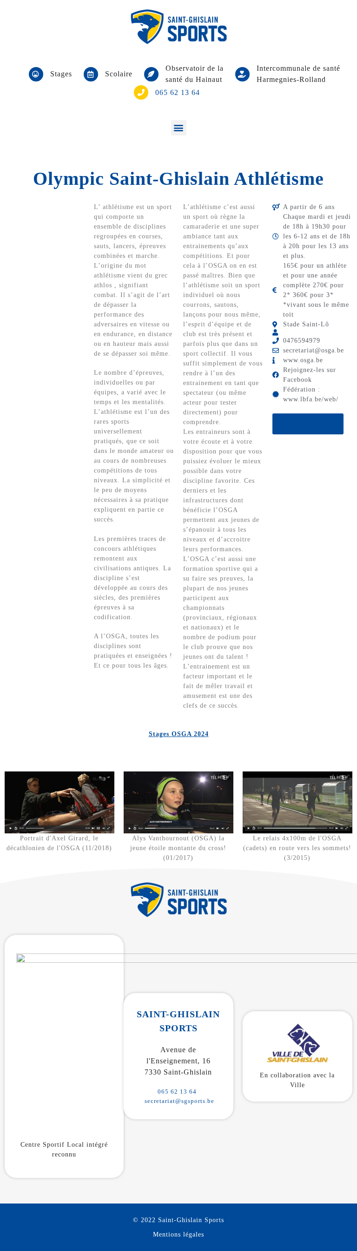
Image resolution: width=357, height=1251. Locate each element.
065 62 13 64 (177, 1091)
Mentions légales (178, 1234)
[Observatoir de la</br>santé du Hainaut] (151, 74)
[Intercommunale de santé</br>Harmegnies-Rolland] (242, 74)
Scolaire (118, 74)
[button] (178, 127)
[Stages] (36, 74)
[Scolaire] (91, 74)
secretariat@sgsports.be (179, 1100)
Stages (61, 74)
